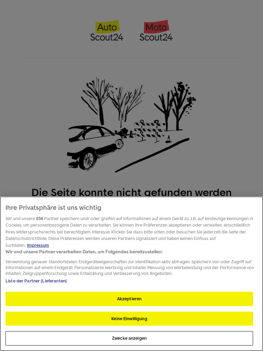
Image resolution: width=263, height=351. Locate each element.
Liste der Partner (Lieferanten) (36, 281)
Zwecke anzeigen (129, 338)
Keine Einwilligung (129, 319)
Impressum (38, 245)
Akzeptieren (129, 299)
